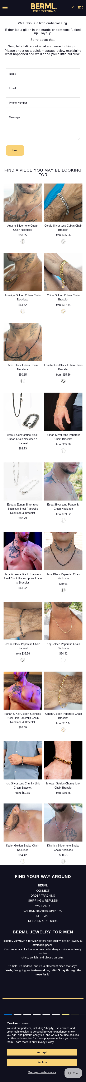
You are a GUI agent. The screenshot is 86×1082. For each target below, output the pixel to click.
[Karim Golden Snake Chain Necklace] (23, 822)
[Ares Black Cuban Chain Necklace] (23, 342)
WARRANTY (43, 905)
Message (14, 117)
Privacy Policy (45, 1042)
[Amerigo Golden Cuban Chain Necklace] (23, 272)
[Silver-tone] (23, 241)
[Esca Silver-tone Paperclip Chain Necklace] (63, 481)
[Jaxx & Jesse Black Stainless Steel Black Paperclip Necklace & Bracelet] (23, 551)
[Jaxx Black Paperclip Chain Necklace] (63, 551)
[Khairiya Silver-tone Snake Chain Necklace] (63, 822)
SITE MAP (42, 915)
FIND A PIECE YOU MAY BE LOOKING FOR (43, 172)
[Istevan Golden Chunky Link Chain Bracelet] (63, 760)
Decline (42, 1062)
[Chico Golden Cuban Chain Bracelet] (63, 272)
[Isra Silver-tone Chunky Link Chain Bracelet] (23, 760)
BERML (43, 885)
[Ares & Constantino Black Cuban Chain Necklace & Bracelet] (23, 412)
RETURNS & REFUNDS (43, 920)
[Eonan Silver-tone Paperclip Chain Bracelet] (63, 412)
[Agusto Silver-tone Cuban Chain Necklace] (23, 202)
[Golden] (23, 311)
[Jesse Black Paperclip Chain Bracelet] (23, 621)
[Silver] (63, 241)
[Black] (23, 381)
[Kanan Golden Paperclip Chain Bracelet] (63, 690)
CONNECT (42, 890)
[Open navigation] (11, 7)
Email (12, 88)
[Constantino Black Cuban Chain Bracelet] (63, 342)
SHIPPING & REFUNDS (43, 900)
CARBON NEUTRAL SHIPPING (43, 910)
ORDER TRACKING (43, 895)
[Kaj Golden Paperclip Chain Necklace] (63, 621)
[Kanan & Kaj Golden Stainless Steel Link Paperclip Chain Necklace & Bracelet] (23, 690)
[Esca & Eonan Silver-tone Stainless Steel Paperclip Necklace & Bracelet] (23, 481)
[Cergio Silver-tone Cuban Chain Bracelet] (63, 202)
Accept (42, 1052)
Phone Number (18, 102)
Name (12, 73)
